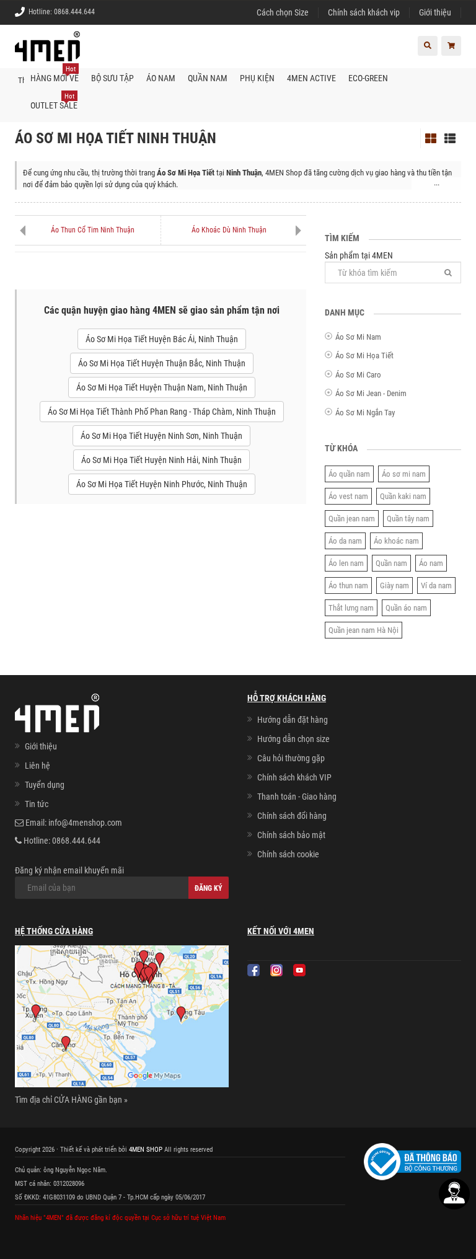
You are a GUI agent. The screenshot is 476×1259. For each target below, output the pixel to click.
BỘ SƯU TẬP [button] (112, 78)
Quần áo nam (406, 607)
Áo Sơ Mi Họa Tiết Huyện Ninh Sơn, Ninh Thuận (161, 436)
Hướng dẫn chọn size (293, 739)
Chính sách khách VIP (294, 777)
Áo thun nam (348, 585)
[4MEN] (47, 52)
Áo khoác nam (396, 541)
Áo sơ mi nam (404, 474)
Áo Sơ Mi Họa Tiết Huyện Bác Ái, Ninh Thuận (162, 339)
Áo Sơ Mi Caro (358, 374)
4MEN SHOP (145, 1150)
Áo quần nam (349, 474)
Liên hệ (37, 766)
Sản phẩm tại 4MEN (359, 255)
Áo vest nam (348, 496)
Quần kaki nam (403, 496)
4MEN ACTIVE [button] (311, 78)
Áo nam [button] (160, 78)
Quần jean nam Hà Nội (363, 630)
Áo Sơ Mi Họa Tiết (364, 355)
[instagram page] (276, 970)
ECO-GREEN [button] (368, 78)
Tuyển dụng (44, 785)
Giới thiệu (435, 12)
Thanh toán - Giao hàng (297, 797)
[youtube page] (299, 970)
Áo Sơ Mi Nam (358, 337)
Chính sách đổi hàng (292, 816)
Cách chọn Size (283, 12)
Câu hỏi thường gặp (291, 758)
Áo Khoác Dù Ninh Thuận (229, 230)
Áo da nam (345, 541)
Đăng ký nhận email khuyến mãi (69, 870)
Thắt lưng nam (351, 607)
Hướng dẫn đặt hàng (292, 720)
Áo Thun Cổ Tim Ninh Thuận (92, 230)
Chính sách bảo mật (291, 835)
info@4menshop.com (85, 823)
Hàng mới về (54, 74)
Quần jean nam (351, 518)
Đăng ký (209, 888)
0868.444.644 (74, 11)
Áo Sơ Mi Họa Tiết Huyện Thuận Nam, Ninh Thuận (161, 387)
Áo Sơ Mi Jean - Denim (371, 393)
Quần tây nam (408, 518)
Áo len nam (346, 563)
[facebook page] (253, 970)
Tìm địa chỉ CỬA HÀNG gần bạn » (71, 1100)
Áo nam (431, 563)
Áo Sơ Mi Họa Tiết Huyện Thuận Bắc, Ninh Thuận (161, 363)
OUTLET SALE (53, 101)
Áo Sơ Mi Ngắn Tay (365, 412)
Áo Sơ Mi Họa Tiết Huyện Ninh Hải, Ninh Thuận (161, 460)
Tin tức (36, 804)
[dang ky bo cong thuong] (412, 1161)
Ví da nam (436, 585)
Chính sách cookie (288, 854)
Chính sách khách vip (364, 12)
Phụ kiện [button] (257, 78)
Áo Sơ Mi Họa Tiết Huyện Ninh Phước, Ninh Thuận (161, 484)
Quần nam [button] (207, 78)
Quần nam (391, 563)
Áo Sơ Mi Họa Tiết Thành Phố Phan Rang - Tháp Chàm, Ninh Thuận (162, 412)
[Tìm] (448, 272)
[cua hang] (122, 1018)
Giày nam (394, 585)
